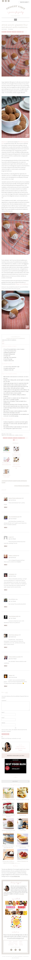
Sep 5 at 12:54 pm (13, 518)
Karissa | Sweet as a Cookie (15, 656)
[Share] (23, 32)
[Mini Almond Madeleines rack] (15, 77)
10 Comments (10, 29)
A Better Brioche (22, 815)
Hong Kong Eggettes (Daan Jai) (22, 799)
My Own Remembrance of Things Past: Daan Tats (22, 846)
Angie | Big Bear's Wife (13, 616)
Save (3, 343)
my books (15, 941)
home (10, 941)
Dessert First (15, 10)
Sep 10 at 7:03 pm (13, 658)
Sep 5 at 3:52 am (12, 500)
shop (16, 944)
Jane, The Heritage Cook (14, 516)
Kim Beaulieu (11, 574)
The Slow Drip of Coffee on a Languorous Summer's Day (8, 862)
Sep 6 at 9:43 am (12, 557)
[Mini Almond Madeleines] (15, 139)
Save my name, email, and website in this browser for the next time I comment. (14, 730)
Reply (5, 507)
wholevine (21, 435)
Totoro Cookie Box (6, 452)
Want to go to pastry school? (20, 748)
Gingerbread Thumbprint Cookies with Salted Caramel (16, 454)
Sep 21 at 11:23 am (13, 677)
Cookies (7, 433)
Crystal (10, 537)
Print (3, 341)
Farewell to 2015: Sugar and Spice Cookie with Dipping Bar (16, 465)
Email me (20, 750)
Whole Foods (4, 141)
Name (3, 712)
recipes (20, 941)
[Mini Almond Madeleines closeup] (15, 255)
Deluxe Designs (15, 957)
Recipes (10, 433)
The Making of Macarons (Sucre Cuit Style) (8, 800)
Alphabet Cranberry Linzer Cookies (6, 475)
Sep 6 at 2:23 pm (12, 576)
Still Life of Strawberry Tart (22, 861)
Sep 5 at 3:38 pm (12, 539)
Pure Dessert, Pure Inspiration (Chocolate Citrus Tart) (8, 846)
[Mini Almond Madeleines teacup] (15, 330)
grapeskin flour (11, 435)
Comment (4, 700)
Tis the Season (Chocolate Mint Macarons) (8, 815)
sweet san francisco (13, 943)
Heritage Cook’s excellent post (21, 284)
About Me (20, 745)
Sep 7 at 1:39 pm (12, 601)
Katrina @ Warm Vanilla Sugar (15, 498)
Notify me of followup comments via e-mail (11, 738)
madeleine (17, 435)
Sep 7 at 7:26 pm (12, 618)
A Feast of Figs (23, 830)
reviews (20, 943)
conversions (11, 944)
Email (3, 717)
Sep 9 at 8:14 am (12, 636)
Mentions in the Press (20, 746)
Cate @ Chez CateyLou (14, 634)
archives (21, 944)
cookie (7, 435)
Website (3, 722)
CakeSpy (10, 675)
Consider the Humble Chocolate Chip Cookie (8, 831)
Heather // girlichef (13, 555)
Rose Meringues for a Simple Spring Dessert (6, 463)
